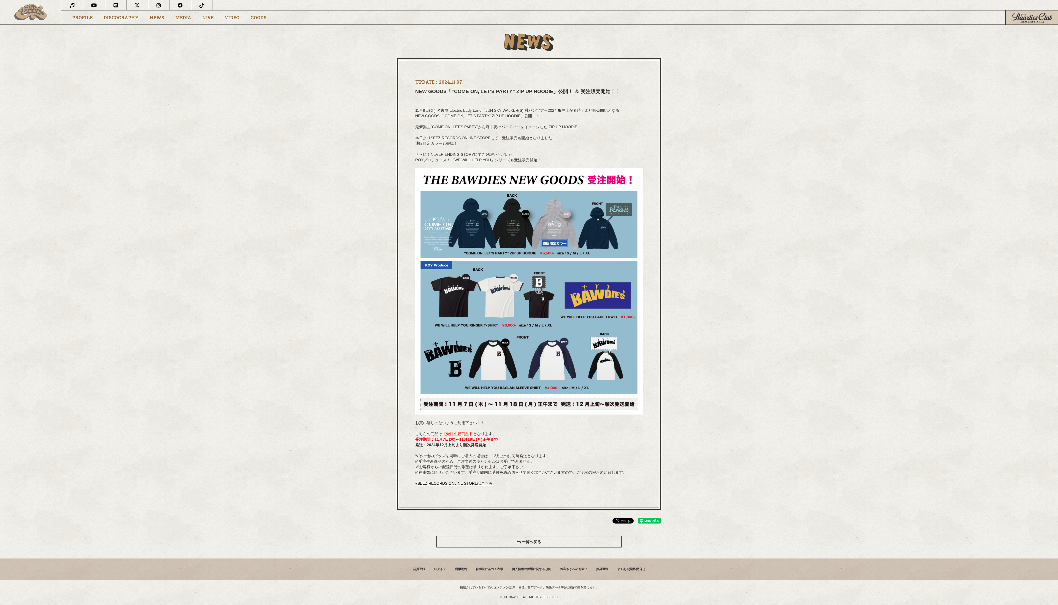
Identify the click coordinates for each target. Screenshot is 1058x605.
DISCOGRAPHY (121, 17)
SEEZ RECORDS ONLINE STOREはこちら (455, 483)
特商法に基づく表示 (489, 569)
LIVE (208, 17)
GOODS (258, 17)
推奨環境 (602, 569)
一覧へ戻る (531, 541)
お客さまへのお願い (573, 569)
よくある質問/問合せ (631, 569)
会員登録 (419, 569)
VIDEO (232, 17)
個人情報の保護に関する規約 (531, 569)
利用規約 (461, 569)
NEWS (157, 17)
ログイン (440, 569)
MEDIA (183, 17)
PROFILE (82, 17)
